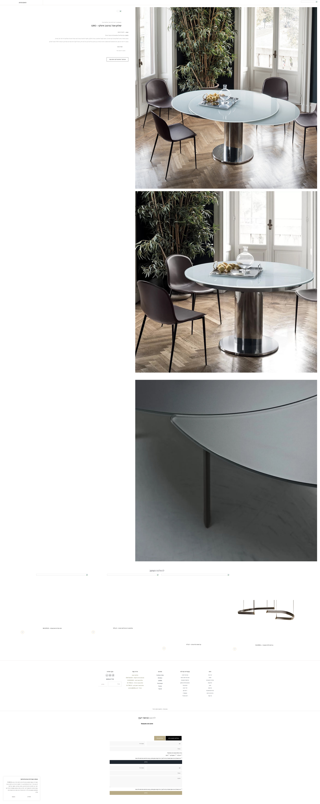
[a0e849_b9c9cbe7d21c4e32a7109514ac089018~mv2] (226, 98)
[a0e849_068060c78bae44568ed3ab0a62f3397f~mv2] (226, 282)
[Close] (38, 778)
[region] (21, 788)
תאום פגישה (22, 2)
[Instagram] (110, 675)
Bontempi (119, 22)
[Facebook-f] (113, 675)
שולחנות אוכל (105, 22)
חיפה (167, 755)
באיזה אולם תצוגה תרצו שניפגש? (174, 753)
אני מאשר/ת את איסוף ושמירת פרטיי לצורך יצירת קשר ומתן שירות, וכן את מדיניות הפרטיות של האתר (158, 758)
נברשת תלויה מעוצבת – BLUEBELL (264, 645)
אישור (13, 797)
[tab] (174, 738)
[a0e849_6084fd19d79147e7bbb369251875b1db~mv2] (226, 470)
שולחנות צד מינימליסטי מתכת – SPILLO (123, 628)
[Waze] (107, 675)
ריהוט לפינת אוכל (112, 22)
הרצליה (179, 755)
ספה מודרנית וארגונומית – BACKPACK (52, 628)
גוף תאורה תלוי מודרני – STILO (193, 644)
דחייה (29, 797)
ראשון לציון (172, 755)
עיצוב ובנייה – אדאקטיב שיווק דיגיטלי (160, 709)
